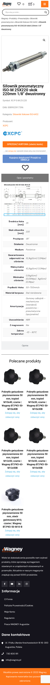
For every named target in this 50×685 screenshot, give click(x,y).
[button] (44, 40)
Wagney (4, 18)
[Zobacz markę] (13, 133)
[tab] (25, 178)
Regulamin (9, 618)
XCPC (5, 125)
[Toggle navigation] (44, 4)
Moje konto (9, 611)
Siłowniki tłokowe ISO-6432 (26, 22)
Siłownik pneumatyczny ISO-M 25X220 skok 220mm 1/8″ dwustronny (23, 25)
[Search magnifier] (46, 12)
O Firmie (8, 599)
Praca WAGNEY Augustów (16, 624)
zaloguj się (12, 151)
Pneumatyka (23, 18)
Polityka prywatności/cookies (18, 605)
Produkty (13, 18)
